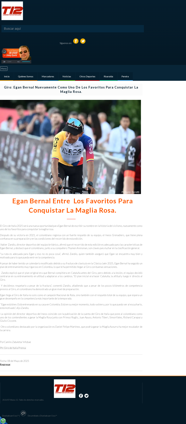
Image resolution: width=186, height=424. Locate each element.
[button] (4, 62)
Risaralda (108, 76)
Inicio (7, 76)
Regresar (5, 364)
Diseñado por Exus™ (10, 416)
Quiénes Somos (25, 76)
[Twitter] (83, 43)
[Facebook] (76, 43)
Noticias (66, 76)
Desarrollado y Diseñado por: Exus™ (42, 416)
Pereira (125, 76)
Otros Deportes (87, 76)
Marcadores (48, 76)
